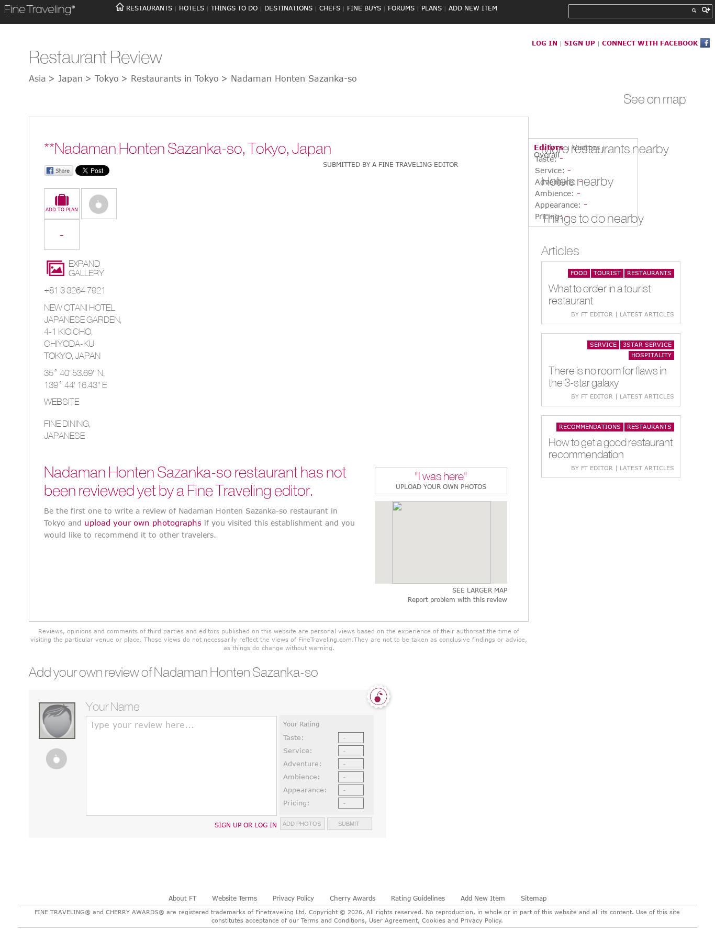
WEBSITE (61, 401)
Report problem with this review (457, 599)
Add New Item (483, 898)
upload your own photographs (143, 522)
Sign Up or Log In (246, 824)
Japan (87, 355)
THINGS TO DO (234, 8)
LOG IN (544, 43)
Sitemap (533, 898)
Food (579, 272)
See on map (654, 99)
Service (603, 344)
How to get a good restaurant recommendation (611, 448)
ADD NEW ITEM (473, 8)
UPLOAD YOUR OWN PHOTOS (441, 486)
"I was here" (441, 477)
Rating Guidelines (418, 898)
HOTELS (191, 8)
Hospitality (651, 354)
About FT (182, 898)
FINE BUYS (364, 8)
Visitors (586, 147)
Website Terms (234, 898)
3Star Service (647, 344)
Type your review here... (142, 725)
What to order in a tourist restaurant (600, 294)
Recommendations (590, 426)
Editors (548, 147)
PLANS (431, 8)
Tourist (607, 272)
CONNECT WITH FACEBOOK (650, 43)
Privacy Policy (293, 898)
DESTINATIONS (288, 8)
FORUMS (401, 8)
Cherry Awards (352, 898)
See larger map (479, 590)
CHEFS (329, 8)
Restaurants (649, 272)
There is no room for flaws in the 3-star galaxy (608, 376)
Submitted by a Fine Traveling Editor (390, 164)
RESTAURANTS (149, 8)
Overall (547, 154)
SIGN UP (579, 43)
